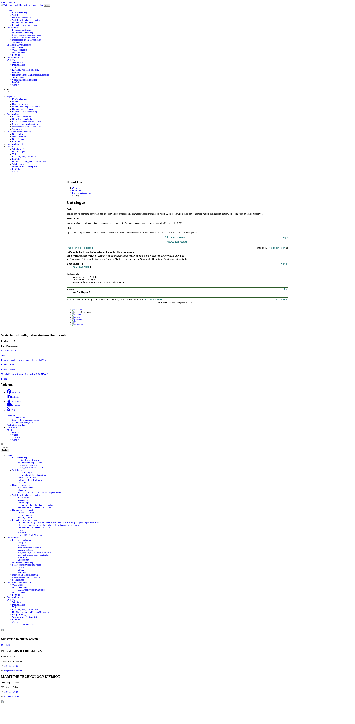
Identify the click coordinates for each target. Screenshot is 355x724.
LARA (21, 567)
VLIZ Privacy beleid (154, 299)
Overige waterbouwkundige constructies (35, 505)
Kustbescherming (19, 12)
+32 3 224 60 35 (8, 350)
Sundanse (22, 532)
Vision (15, 435)
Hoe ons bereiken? (26, 625)
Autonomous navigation (22, 422)
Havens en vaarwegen (22, 17)
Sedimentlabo (18, 42)
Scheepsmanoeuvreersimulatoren (26, 35)
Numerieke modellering (22, 32)
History (15, 432)
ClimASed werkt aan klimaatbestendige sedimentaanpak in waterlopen (48, 525)
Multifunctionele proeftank (29, 547)
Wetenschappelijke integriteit (24, 80)
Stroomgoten (23, 560)
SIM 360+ (22, 572)
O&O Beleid (17, 47)
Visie (14, 67)
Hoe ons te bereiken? (10, 369)
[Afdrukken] (77, 324)
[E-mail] (76, 322)
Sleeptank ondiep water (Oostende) (33, 555)
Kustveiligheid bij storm (28, 460)
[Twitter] (76, 317)
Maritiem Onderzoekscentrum (25, 37)
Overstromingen (25, 472)
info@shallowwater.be (13, 671)
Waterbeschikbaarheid (27, 477)
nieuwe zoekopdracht (177, 242)
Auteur (284, 264)
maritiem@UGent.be (13, 696)
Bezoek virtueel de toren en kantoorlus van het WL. (23, 360)
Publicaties (77, 190)
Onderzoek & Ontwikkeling (19, 582)
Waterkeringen (24, 502)
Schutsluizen (23, 497)
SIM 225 (22, 570)
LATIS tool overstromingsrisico (31, 590)
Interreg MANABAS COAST (31, 467)
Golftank (22, 545)
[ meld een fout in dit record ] (80, 248)
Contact (15, 85)
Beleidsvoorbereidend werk (30, 480)
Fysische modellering (21, 30)
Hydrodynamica (25, 515)
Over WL (11, 600)
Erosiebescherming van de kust (31, 462)
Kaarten (181, 237)
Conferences (12, 427)
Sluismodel (22, 557)
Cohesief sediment (26, 512)
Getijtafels (22, 482)
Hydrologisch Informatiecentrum (32, 475)
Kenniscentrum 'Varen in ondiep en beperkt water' (39, 492)
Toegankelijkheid (25, 487)
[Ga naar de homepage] (22, 5)
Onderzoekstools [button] (14, 27)
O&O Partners (18, 52)
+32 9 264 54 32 (10, 692)
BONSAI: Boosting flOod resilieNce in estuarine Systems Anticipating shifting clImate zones (58, 522)
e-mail (4, 355)
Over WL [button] (11, 60)
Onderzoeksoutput (15, 57)
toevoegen (274, 248)
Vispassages (23, 500)
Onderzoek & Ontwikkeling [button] (19, 45)
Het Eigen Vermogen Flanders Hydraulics (30, 75)
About (9, 430)
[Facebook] (77, 310)
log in (285, 237)
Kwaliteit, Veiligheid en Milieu (25, 70)
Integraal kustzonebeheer (29, 465)
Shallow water (18, 417)
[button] (2, 444)
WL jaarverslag (19, 77)
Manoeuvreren (24, 490)
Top (285, 289)
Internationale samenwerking (24, 25)
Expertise (11, 455)
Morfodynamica (25, 517)
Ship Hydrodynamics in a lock (25, 420)
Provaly (21, 530)
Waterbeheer (17, 15)
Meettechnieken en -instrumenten (26, 40)
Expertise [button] (11, 10)
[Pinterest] (77, 319)
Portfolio (16, 55)
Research (11, 415)
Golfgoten (22, 542)
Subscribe (5, 645)
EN (8, 92)
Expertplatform (7, 365)
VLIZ (75, 267)
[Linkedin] (76, 314)
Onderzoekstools (14, 537)
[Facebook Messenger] (82, 312)
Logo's (4, 379)
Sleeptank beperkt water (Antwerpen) (34, 552)
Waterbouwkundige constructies (26, 20)
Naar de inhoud (8, 2)
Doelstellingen (18, 65)
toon (283, 248)
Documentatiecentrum (81, 193)
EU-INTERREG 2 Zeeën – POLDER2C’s (36, 507)
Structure (16, 437)
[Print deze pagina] (287, 247)
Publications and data (16, 425)
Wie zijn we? (18, 62)
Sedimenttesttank (25, 550)
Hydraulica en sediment (22, 22)
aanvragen (84, 267)
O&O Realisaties (19, 50)
